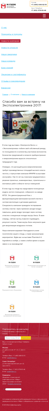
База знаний (7, 68)
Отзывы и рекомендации (13, 81)
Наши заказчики (9, 54)
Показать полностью (14, 384)
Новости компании (10, 41)
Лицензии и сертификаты (13, 74)
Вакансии (5, 88)
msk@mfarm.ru (12, 358)
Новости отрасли (9, 48)
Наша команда (8, 61)
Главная (5, 94)
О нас (4, 27)
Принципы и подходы (11, 34)
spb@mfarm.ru (11, 371)
